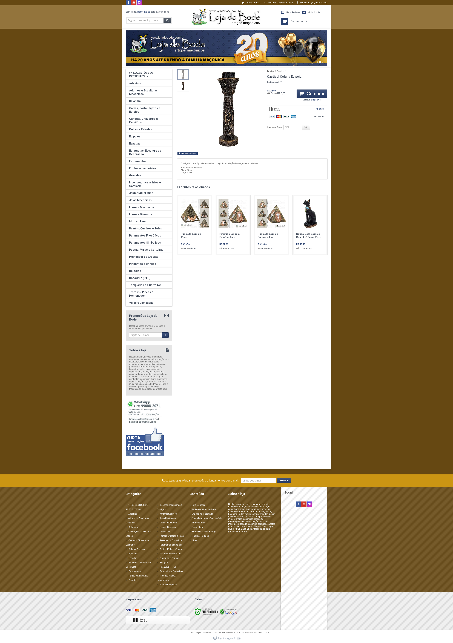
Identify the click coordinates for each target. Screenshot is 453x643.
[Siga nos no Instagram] (139, 3)
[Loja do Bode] (226, 17)
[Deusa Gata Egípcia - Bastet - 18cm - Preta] (310, 225)
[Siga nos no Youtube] (133, 3)
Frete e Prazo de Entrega (204, 531)
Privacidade (197, 527)
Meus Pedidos (293, 12)
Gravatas (132, 580)
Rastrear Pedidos (200, 536)
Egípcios (280, 71)
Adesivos (132, 514)
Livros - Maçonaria (168, 522)
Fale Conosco (253, 2)
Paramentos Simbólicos (171, 545)
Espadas (132, 558)
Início (272, 71)
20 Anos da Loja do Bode (204, 509)
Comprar (315, 93)
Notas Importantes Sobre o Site (207, 518)
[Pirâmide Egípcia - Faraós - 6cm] (271, 225)
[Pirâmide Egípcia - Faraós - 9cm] (233, 225)
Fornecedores (198, 522)
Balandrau (133, 527)
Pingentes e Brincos (169, 558)
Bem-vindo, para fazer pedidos (147, 12)
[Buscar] (167, 20)
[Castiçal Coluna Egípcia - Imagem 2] (183, 86)
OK (306, 127)
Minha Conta (314, 12)
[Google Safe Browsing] (228, 611)
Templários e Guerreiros (171, 571)
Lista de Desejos (188, 153)
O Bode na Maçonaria (202, 514)
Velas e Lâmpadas (168, 584)
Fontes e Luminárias (138, 576)
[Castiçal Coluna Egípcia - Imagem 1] (183, 74)
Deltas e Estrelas (136, 549)
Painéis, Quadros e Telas (172, 536)
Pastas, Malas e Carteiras (172, 549)
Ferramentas (134, 571)
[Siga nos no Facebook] (128, 3)
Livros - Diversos (168, 527)
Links (194, 540)
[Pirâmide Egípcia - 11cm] (194, 225)
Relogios (164, 562)
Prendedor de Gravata (170, 553)
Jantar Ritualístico (168, 514)
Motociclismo (166, 531)
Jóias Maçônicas (168, 518)
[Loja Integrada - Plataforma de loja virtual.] (226, 638)
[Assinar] (165, 335)
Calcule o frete (274, 127)
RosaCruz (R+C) (168, 567)
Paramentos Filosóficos (171, 540)
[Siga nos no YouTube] (303, 504)
